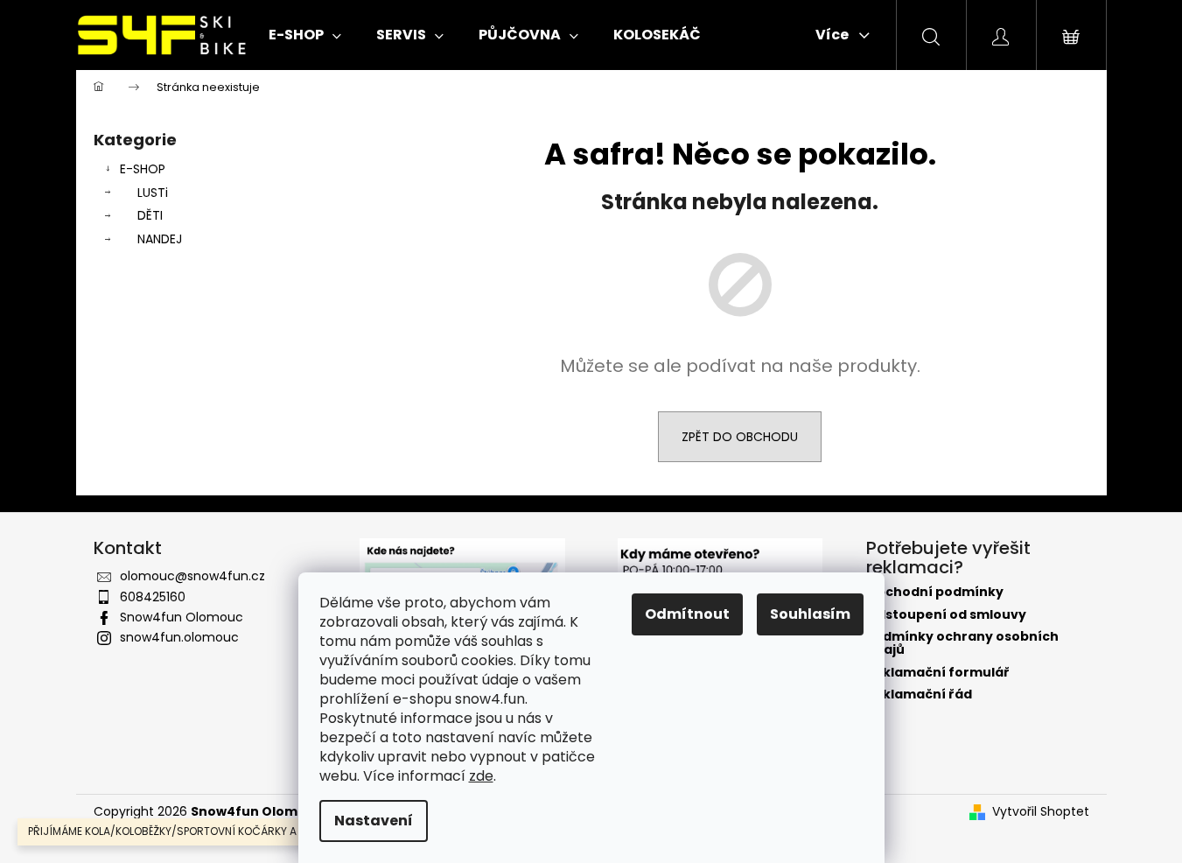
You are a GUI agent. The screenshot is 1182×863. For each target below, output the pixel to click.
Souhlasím (810, 614)
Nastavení (373, 820)
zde (481, 776)
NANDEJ (159, 239)
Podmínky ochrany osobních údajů (962, 643)
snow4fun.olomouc (179, 637)
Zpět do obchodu (740, 437)
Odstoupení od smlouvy (946, 614)
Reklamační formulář (938, 672)
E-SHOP (142, 169)
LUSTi (152, 192)
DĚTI (150, 215)
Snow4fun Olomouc (181, 617)
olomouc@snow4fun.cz (192, 576)
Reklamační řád (919, 694)
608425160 (152, 597)
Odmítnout (687, 614)
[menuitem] (305, 35)
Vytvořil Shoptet (1040, 811)
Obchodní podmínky (935, 592)
